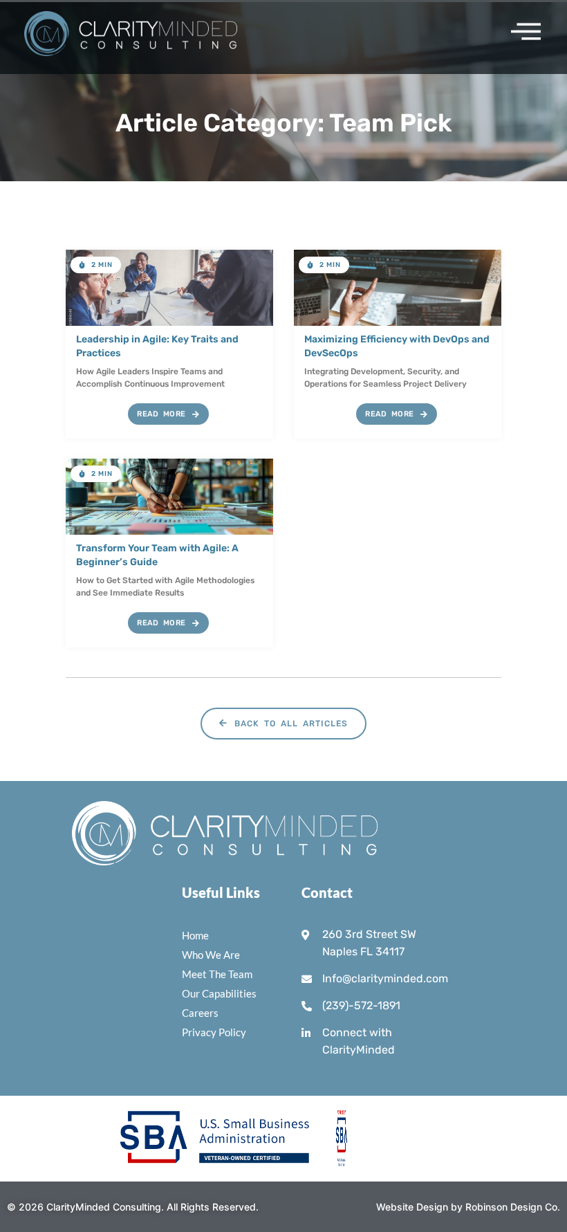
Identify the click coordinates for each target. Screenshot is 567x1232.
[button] (96, 265)
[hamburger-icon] (521, 32)
